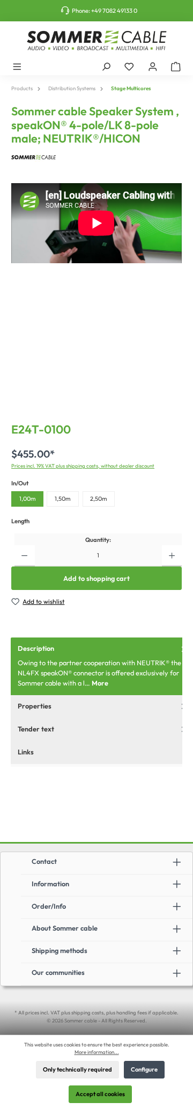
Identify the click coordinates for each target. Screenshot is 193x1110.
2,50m (98, 498)
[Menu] (17, 66)
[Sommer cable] (96, 157)
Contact (44, 861)
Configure (144, 1069)
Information (50, 883)
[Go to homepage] (96, 40)
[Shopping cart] (176, 66)
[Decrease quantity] (24, 555)
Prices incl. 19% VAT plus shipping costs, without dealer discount (82, 465)
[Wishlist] (129, 66)
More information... (97, 1052)
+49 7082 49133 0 (114, 10)
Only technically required (77, 1069)
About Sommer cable (65, 928)
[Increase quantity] (172, 555)
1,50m (63, 498)
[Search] (106, 66)
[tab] (102, 666)
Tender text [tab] (36, 729)
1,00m (27, 498)
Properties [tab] (34, 706)
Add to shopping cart (96, 578)
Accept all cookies (100, 1094)
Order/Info (49, 906)
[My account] (153, 66)
